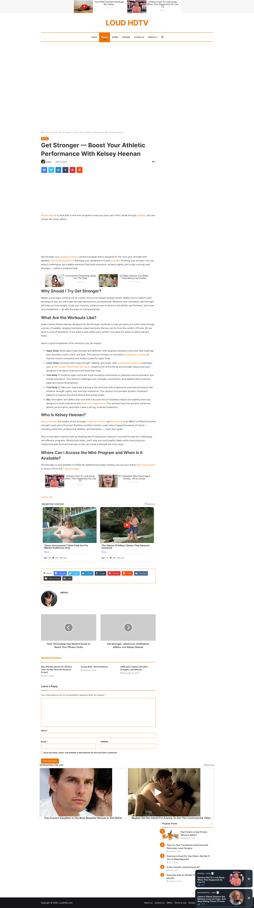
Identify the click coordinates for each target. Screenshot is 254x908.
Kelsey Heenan (49, 215)
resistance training (69, 256)
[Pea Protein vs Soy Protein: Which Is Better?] (170, 836)
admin (49, 162)
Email (44, 741)
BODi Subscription (146, 464)
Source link (47, 497)
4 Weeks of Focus (96, 421)
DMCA (169, 903)
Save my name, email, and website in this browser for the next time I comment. (80, 752)
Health (115, 37)
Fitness (104, 37)
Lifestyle (126, 37)
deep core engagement (93, 403)
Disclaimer (193, 903)
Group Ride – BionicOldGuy (94, 666)
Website (104, 741)
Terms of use (180, 903)
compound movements (129, 363)
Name (44, 730)
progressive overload (135, 354)
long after (115, 260)
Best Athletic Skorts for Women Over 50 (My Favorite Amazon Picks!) (56, 669)
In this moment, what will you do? (183, 867)
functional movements (62, 260)
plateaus (141, 215)
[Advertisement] (127, 63)
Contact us (139, 37)
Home (94, 37)
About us (152, 37)
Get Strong (116, 421)
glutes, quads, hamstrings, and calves (70, 366)
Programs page (71, 468)
